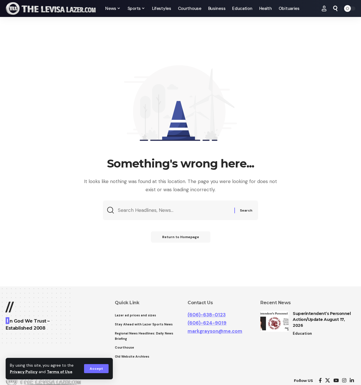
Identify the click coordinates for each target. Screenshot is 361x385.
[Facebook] (320, 381)
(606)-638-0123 (207, 315)
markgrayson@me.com (215, 331)
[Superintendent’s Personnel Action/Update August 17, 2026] (274, 321)
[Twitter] (327, 381)
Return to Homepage (180, 237)
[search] (335, 8)
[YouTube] (336, 381)
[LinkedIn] (351, 381)
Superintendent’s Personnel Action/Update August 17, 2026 (322, 319)
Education (302, 333)
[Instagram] (344, 381)
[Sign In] (324, 8)
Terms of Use (59, 371)
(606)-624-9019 (207, 323)
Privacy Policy (24, 371)
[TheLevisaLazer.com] (51, 8)
